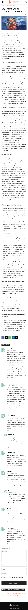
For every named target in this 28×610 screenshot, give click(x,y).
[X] (6, 337)
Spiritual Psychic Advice (10, 5)
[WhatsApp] (9, 337)
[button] (26, 2)
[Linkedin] (13, 337)
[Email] (16, 337)
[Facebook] (2, 337)
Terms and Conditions (17, 604)
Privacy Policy (8, 604)
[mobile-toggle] (2, 2)
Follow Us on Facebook (14, 605)
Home (2, 5)
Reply (8, 379)
